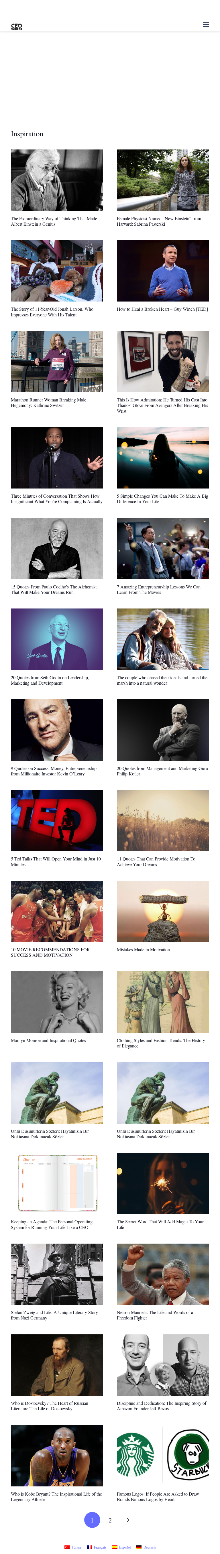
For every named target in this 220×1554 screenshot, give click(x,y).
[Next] (128, 1520)
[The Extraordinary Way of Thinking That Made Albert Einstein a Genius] (57, 180)
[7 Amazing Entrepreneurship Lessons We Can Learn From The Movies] (163, 548)
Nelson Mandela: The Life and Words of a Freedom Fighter (155, 1315)
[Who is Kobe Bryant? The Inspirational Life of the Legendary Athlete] (57, 1455)
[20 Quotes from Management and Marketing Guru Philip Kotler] (163, 730)
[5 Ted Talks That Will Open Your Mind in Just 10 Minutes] (57, 820)
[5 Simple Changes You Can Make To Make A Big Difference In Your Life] (163, 458)
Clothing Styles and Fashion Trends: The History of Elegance (161, 1043)
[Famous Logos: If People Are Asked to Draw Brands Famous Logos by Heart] (163, 1455)
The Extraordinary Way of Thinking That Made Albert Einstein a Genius (54, 221)
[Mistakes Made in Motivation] (163, 911)
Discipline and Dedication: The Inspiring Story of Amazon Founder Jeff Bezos (161, 1405)
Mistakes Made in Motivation (143, 949)
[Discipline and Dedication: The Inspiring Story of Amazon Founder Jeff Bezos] (163, 1365)
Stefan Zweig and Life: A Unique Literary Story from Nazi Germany (54, 1315)
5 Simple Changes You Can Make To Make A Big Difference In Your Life (162, 498)
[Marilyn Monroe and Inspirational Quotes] (57, 1002)
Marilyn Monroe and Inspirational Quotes (48, 1040)
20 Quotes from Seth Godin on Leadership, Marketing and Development (50, 680)
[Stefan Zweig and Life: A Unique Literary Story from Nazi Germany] (57, 1274)
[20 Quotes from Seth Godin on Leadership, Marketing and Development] (57, 639)
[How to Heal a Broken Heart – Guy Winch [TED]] (163, 271)
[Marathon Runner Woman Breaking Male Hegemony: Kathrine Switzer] (57, 361)
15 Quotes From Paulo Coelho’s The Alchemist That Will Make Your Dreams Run (54, 589)
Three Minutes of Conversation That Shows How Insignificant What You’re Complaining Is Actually (57, 498)
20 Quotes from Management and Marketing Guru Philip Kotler (162, 771)
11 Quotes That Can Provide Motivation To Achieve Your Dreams (156, 861)
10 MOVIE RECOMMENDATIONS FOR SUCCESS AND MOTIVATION (50, 952)
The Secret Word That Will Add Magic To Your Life (160, 1224)
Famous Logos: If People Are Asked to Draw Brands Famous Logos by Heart (158, 1496)
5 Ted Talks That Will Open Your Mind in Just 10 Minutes (56, 861)
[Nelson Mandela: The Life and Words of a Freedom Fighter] (163, 1274)
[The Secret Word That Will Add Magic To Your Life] (163, 1183)
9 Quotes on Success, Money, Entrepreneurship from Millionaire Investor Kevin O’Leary (54, 771)
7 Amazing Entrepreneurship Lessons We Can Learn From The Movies (159, 589)
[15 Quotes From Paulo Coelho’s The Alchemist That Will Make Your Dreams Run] (57, 548)
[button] (206, 24)
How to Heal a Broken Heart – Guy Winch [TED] (162, 309)
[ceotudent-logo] (16, 24)
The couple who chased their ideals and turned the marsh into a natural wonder (162, 680)
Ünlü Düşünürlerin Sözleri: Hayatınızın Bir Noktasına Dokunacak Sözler (50, 1133)
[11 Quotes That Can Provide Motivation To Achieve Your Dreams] (163, 820)
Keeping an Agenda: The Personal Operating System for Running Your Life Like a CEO (52, 1224)
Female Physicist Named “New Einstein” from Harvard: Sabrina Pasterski (159, 221)
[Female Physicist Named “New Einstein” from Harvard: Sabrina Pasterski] (163, 180)
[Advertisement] (110, 86)
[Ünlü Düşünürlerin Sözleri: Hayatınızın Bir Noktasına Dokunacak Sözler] (57, 1092)
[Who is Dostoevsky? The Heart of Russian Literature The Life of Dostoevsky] (57, 1365)
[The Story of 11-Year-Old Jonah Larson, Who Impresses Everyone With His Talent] (57, 271)
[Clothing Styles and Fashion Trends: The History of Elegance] (163, 1002)
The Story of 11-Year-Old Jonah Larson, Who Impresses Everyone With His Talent (52, 311)
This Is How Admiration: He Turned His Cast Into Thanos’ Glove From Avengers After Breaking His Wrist (162, 405)
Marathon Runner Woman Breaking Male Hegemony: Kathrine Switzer (48, 402)
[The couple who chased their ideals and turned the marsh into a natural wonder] (163, 639)
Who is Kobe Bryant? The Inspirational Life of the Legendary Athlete (56, 1496)
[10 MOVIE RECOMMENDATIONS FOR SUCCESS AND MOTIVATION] (57, 911)
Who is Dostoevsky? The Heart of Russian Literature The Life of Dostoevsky (49, 1405)
